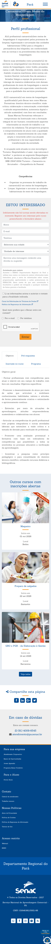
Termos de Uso (7, 827)
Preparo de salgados (26, 586)
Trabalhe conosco (8, 801)
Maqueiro (25, 526)
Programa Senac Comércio (13, 768)
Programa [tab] (36, 363)
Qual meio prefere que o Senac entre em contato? (21, 311)
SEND (4, 848)
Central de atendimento (10, 797)
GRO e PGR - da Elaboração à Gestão (25, 645)
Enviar (25, 336)
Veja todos (25, 674)
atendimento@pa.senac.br (27, 734)
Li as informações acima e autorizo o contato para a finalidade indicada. (25, 295)
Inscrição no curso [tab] (15, 363)
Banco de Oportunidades (12, 759)
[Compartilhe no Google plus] (28, 700)
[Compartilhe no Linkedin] (22, 700)
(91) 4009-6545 (26, 730)
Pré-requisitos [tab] (28, 355)
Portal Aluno (8, 780)
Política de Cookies (9, 817)
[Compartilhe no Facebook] (16, 700)
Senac (10, 4)
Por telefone (26, 318)
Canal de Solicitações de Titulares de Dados (19, 301)
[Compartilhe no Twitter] (34, 700)
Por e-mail (10, 318)
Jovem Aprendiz (9, 763)
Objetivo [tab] (10, 355)
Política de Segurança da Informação (16, 304)
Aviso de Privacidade (9, 813)
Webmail (5, 843)
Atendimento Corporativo (13, 754)
